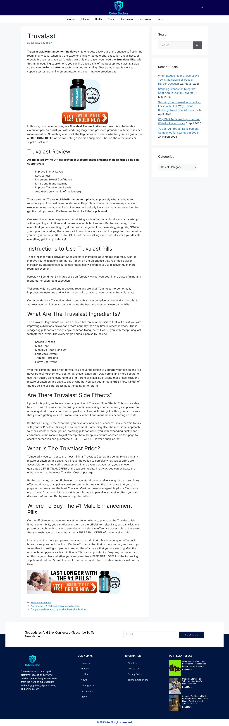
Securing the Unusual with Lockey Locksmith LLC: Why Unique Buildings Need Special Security (179, 106)
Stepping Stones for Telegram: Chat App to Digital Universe (192, 681)
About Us (132, 663)
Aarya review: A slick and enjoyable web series (55, 606)
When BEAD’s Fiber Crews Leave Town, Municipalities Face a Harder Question (178, 79)
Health (98, 19)
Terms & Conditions (138, 679)
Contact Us (134, 668)
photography (126, 19)
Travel (160, 19)
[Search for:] (175, 45)
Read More (187, 670)
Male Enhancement (41, 602)
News (111, 19)
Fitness (85, 19)
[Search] (197, 45)
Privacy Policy (135, 674)
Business (70, 19)
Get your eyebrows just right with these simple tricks (58, 609)
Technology (145, 19)
